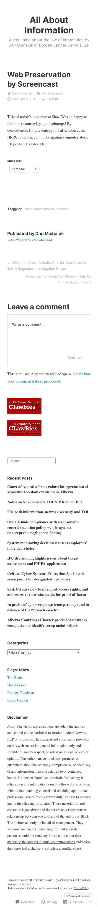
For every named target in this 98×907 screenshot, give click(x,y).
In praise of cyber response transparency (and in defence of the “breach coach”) (48, 607)
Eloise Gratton (17, 700)
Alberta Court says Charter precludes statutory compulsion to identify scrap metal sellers (47, 622)
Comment (75, 357)
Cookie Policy (81, 888)
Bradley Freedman (20, 692)
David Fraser (16, 684)
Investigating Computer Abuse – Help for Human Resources (49, 279)
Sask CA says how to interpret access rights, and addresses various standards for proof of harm (47, 591)
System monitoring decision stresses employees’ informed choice (47, 545)
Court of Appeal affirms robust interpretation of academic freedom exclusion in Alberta (47, 489)
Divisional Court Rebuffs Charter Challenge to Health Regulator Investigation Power (46, 265)
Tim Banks (15, 677)
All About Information (49, 25)
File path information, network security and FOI (47, 512)
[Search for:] (31, 460)
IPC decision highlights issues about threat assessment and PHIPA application (43, 560)
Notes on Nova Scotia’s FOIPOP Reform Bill (44, 502)
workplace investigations (46, 209)
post (36, 116)
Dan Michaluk (22, 93)
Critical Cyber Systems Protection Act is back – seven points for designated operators (47, 576)
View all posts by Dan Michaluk (30, 239)
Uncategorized (52, 93)
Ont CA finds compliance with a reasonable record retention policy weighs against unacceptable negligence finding (43, 527)
